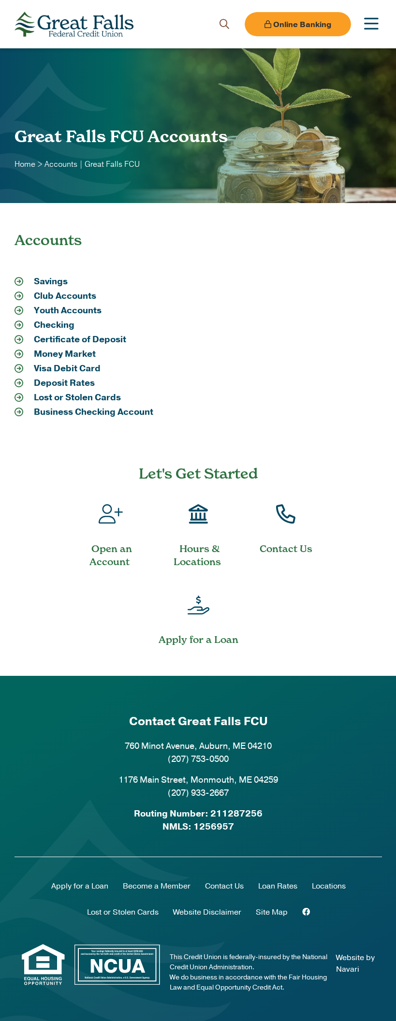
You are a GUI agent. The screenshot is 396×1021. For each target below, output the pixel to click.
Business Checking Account (93, 412)
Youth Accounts (68, 310)
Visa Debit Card (67, 368)
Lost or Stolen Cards (77, 397)
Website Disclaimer (207, 912)
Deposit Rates (64, 383)
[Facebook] (306, 912)
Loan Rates (277, 886)
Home (25, 164)
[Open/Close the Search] (224, 24)
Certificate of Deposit (80, 339)
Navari (347, 969)
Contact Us (224, 886)
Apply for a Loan (79, 886)
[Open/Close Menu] (371, 24)
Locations (329, 886)
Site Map (272, 912)
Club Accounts (65, 296)
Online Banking (301, 24)
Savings (51, 281)
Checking (54, 325)
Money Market (65, 354)
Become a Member (157, 886)
